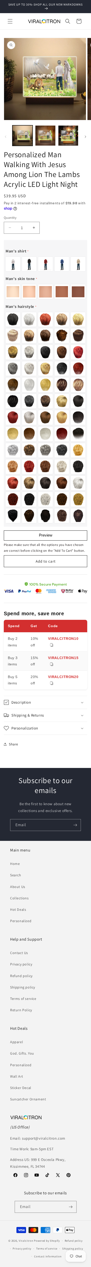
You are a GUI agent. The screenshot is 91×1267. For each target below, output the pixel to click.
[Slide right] (85, 136)
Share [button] (13, 744)
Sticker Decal (20, 1087)
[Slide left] (5, 136)
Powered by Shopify (47, 1240)
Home (15, 863)
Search (15, 875)
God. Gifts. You (22, 1053)
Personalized (20, 921)
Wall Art (16, 1076)
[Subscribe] (75, 825)
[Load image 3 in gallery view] (68, 135)
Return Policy (21, 1010)
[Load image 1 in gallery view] (22, 135)
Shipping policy (22, 987)
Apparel (16, 1042)
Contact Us (19, 953)
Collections (19, 898)
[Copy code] (51, 645)
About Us (17, 886)
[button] (10, 21)
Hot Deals (18, 909)
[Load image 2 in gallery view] (45, 135)
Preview (45, 535)
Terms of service (23, 998)
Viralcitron (26, 1240)
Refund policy (21, 976)
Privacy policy (21, 964)
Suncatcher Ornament (28, 1099)
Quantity (10, 217)
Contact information (47, 1256)
